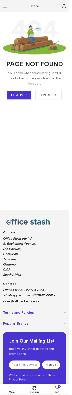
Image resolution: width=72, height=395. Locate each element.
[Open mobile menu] (5, 6)
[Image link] (28, 221)
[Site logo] (35, 6)
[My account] (64, 6)
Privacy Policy (18, 379)
